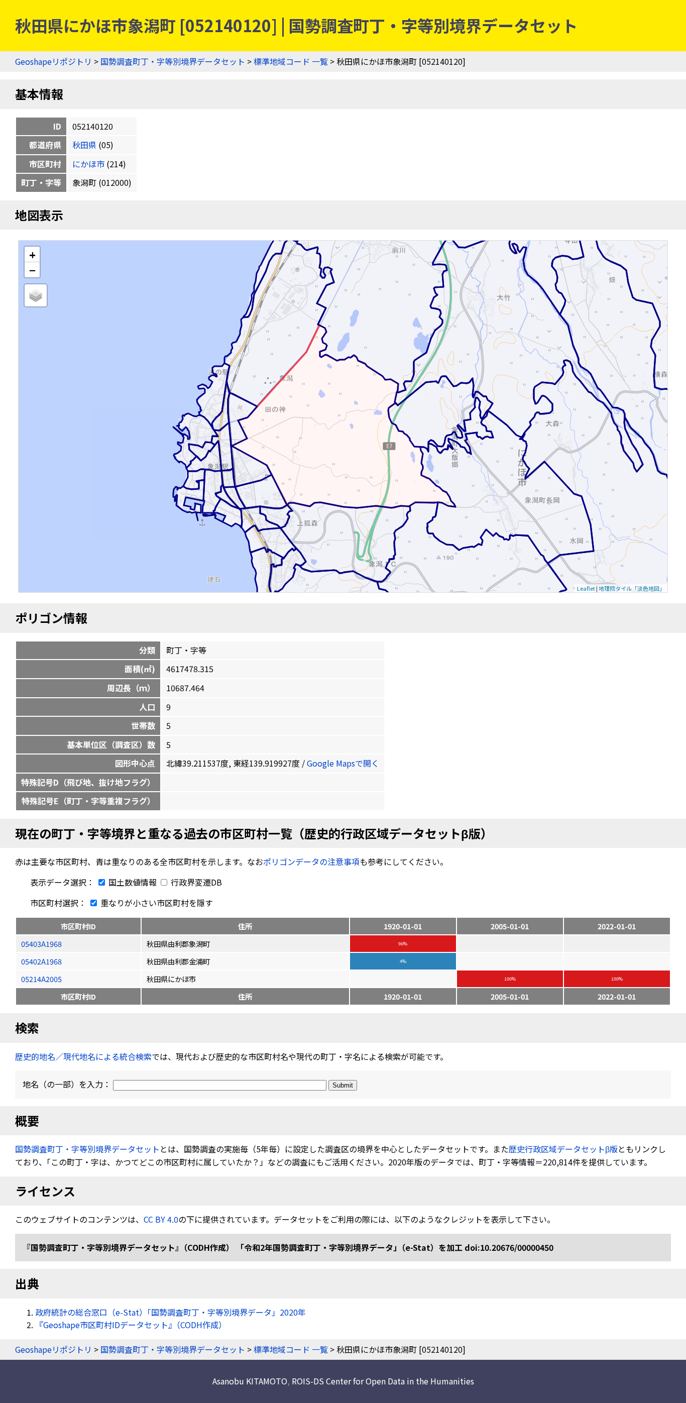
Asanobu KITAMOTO (249, 1381)
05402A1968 (41, 961)
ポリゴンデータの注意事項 (311, 861)
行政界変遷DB (195, 882)
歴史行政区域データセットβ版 (563, 1149)
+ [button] (32, 254)
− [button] (32, 269)
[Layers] (36, 295)
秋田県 (84, 145)
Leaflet (586, 588)
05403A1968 (41, 943)
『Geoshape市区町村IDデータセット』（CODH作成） (130, 1325)
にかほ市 (88, 164)
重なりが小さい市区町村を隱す (155, 903)
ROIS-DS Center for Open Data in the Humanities (383, 1381)
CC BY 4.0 (161, 1219)
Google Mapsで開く (343, 763)
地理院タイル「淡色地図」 (632, 588)
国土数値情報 (132, 882)
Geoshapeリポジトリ (53, 61)
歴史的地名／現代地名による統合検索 (83, 1056)
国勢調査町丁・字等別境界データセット (172, 61)
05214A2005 (41, 979)
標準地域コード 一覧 (291, 61)
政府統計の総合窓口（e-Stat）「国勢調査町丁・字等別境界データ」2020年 (170, 1312)
